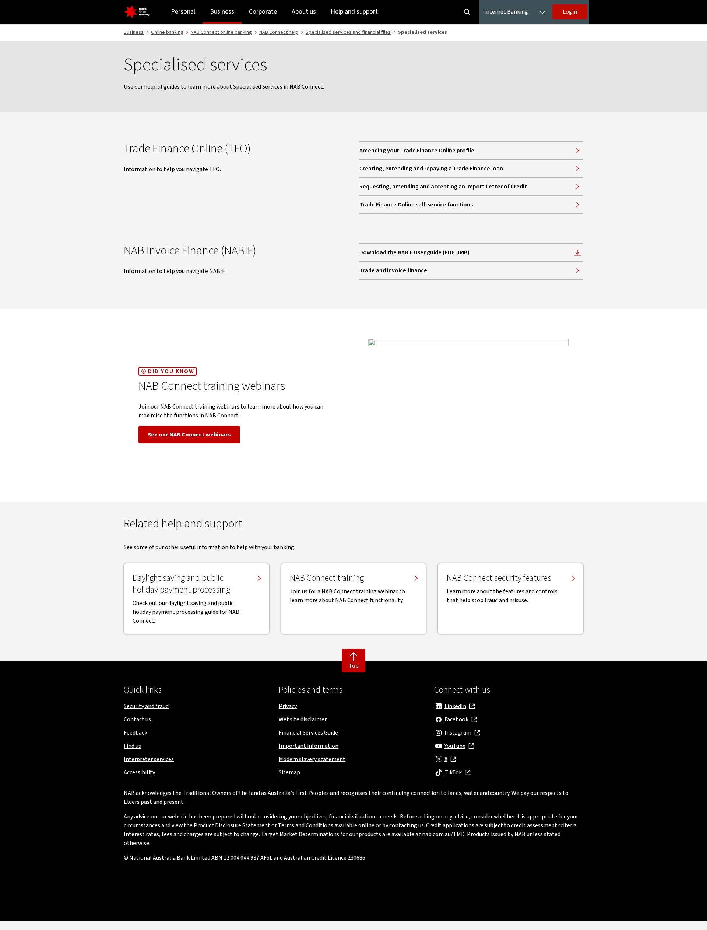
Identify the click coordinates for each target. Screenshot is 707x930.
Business (222, 11)
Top (354, 666)
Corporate (263, 11)
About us (304, 11)
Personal (183, 11)
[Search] (467, 12)
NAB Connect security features (499, 578)
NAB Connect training (327, 578)
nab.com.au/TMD (443, 834)
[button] (569, 11)
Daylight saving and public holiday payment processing (181, 584)
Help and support (354, 11)
